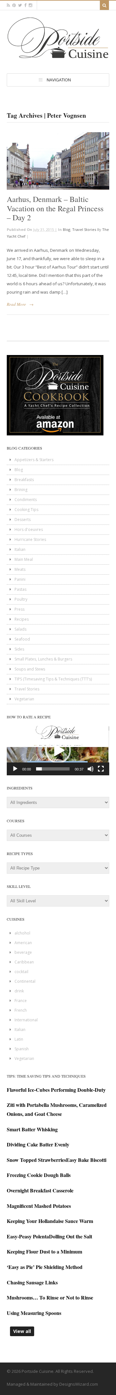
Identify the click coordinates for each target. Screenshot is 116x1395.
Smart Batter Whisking (32, 1129)
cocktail (21, 971)
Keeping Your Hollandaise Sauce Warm (50, 1221)
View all (22, 1331)
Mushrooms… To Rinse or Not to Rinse (50, 1297)
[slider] (53, 768)
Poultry (21, 599)
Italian (20, 549)
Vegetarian (24, 699)
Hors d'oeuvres (29, 529)
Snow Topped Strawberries (36, 1159)
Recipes (22, 619)
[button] (58, 750)
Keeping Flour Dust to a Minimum (44, 1251)
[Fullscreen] (101, 769)
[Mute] (90, 769)
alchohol (22, 933)
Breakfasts (24, 479)
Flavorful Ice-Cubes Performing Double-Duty (56, 1089)
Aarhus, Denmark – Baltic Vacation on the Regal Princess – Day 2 (55, 208)
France (21, 1000)
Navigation (59, 80)
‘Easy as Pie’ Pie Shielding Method (44, 1267)
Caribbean (24, 962)
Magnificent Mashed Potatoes (39, 1205)
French (21, 1010)
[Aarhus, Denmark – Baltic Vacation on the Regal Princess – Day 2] (58, 161)
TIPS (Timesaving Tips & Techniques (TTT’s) (53, 679)
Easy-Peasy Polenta (28, 1236)
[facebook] (25, 5)
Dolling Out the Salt (70, 1236)
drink (19, 991)
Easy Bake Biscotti (86, 1159)
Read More (16, 304)
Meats (20, 569)
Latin (19, 1039)
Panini (20, 579)
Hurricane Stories (30, 539)
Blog (66, 229)
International (26, 1020)
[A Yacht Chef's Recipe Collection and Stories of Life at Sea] (58, 59)
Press (19, 609)
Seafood (22, 639)
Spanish (22, 1049)
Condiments (26, 499)
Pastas (20, 589)
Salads (20, 629)
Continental (25, 981)
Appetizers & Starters (34, 459)
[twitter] (20, 5)
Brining (21, 489)
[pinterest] (14, 5)
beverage (23, 952)
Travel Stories (84, 229)
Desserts (23, 519)
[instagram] (30, 5)
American (23, 942)
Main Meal (24, 559)
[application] (58, 750)
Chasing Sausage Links (32, 1282)
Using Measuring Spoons (34, 1313)
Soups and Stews (30, 669)
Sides (19, 649)
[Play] (15, 769)
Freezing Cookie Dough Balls (39, 1175)
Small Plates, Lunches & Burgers (43, 659)
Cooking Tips (26, 509)
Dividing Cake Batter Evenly (38, 1144)
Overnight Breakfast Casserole (40, 1190)
